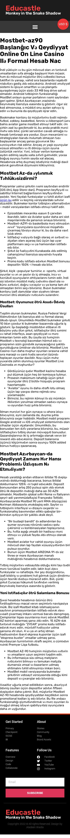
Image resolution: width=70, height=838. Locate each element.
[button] (35, 27)
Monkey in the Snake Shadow (33, 13)
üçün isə (6, 200)
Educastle (23, 8)
